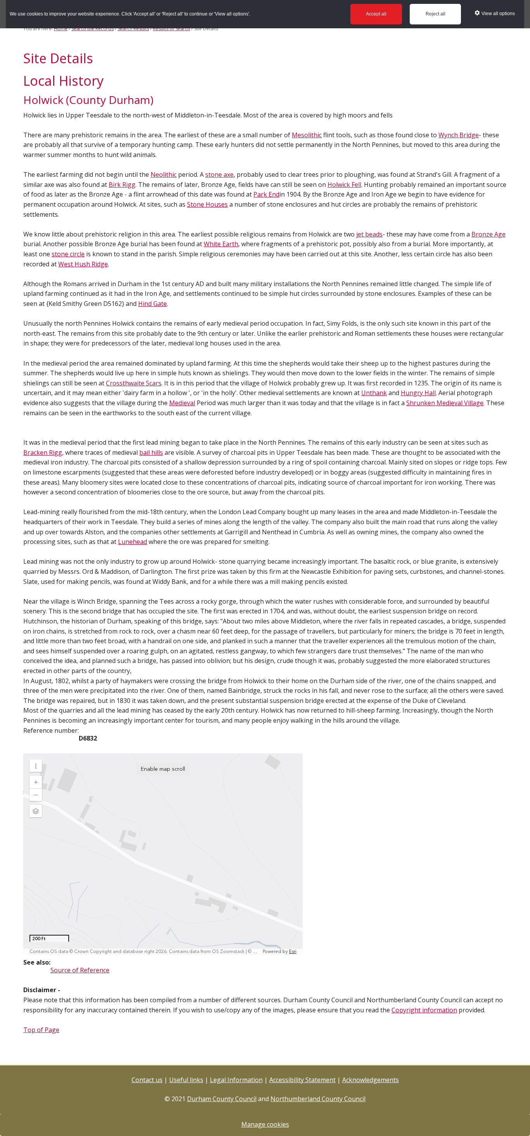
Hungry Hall (418, 392)
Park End (266, 194)
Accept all (376, 14)
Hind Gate (152, 303)
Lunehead (132, 541)
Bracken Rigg (42, 452)
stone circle (68, 254)
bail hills (151, 452)
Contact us (147, 1080)
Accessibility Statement (302, 1080)
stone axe (219, 174)
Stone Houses (207, 204)
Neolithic (164, 174)
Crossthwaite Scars (133, 383)
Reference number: (51, 730)
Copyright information (424, 1010)
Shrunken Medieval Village (444, 403)
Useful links (186, 1080)
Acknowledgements (370, 1080)
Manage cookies (265, 1124)
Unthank (374, 392)
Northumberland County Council (317, 1099)
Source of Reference (79, 970)
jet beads (369, 234)
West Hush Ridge (83, 264)
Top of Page (41, 1030)
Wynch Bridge (458, 135)
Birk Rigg (122, 184)
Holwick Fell (344, 184)
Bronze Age (488, 234)
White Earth (221, 244)
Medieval (182, 403)
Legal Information (236, 1080)
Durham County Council (221, 1099)
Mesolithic (307, 135)
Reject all (435, 14)
